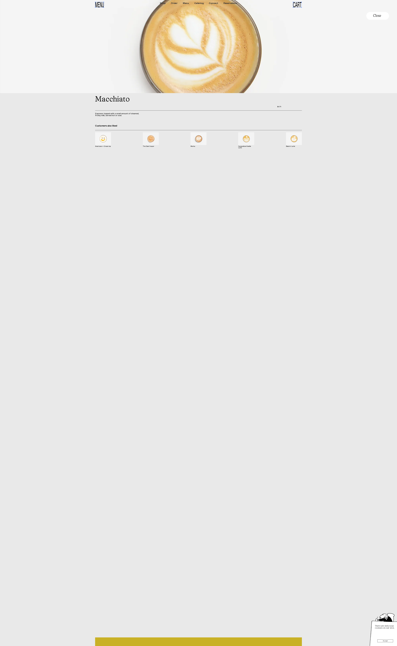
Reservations (230, 3)
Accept (385, 641)
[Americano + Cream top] (103, 140)
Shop (163, 3)
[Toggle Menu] (99, 5)
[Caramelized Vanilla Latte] (246, 140)
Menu (186, 3)
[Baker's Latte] (294, 140)
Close (377, 15)
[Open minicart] (297, 4)
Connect (213, 3)
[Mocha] (198, 140)
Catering (199, 3)
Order (174, 3)
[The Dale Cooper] (151, 140)
